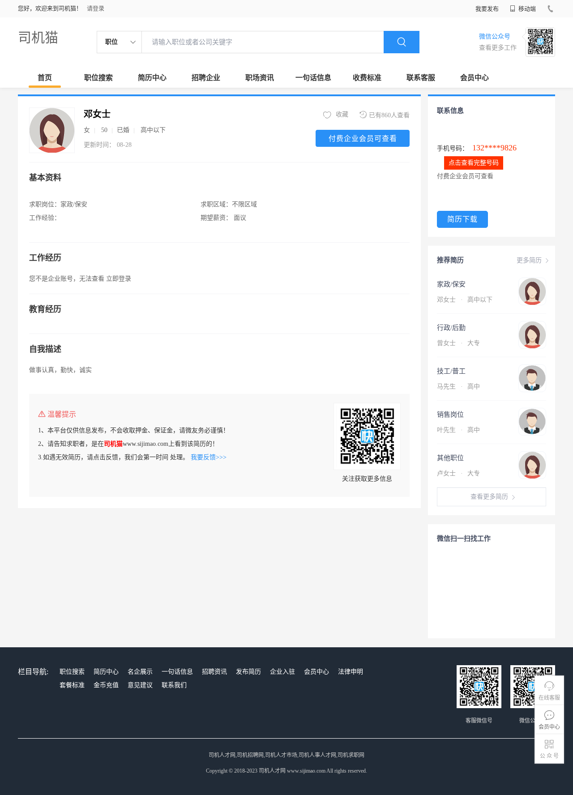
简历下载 (462, 219)
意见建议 (140, 685)
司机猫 (38, 37)
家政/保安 (451, 284)
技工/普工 (451, 371)
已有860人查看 (389, 115)
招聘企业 (206, 77)
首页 (45, 77)
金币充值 (106, 685)
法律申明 (350, 671)
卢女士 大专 (458, 473)
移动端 (526, 8)
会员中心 (474, 77)
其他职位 (450, 458)
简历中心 (152, 77)
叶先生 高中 (458, 430)
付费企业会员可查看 (363, 138)
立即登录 (118, 278)
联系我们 (174, 685)
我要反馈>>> (209, 457)
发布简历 (248, 671)
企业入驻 (282, 671)
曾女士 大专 (458, 343)
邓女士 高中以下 (464, 299)
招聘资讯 (214, 671)
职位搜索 (98, 77)
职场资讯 (259, 77)
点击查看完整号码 (474, 162)
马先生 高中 (458, 386)
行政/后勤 (451, 327)
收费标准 (367, 77)
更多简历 (529, 260)
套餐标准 (72, 685)
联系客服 (420, 77)
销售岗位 (450, 414)
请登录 (95, 8)
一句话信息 (313, 77)
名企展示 (140, 671)
